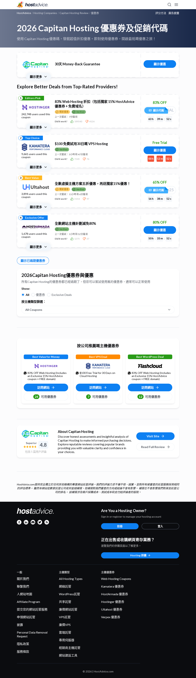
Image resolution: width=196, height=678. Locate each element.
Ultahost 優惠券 (111, 609)
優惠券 (40, 294)
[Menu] (176, 5)
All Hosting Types (70, 578)
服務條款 (23, 651)
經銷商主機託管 (69, 647)
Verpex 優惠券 (110, 617)
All (27, 294)
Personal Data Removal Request (32, 634)
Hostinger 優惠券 (112, 601)
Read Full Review (153, 447)
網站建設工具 (68, 655)
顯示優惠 (160, 64)
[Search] (169, 5)
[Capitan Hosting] (35, 434)
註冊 (119, 526)
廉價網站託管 (68, 609)
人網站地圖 (24, 594)
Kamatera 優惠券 (112, 586)
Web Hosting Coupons (116, 578)
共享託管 (65, 601)
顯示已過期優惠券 (33, 260)
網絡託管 (65, 586)
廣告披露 (173, 13)
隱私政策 (23, 644)
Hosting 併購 (138, 555)
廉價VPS (65, 624)
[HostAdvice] (32, 5)
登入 (160, 526)
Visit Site (153, 436)
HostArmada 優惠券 (114, 594)
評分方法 (160, 13)
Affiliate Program (28, 601)
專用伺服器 (66, 640)
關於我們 (23, 578)
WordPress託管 (69, 594)
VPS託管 (65, 617)
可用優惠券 (45, 396)
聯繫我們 (23, 586)
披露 (20, 624)
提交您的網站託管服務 (32, 609)
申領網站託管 (26, 617)
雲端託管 (65, 632)
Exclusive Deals (61, 294)
